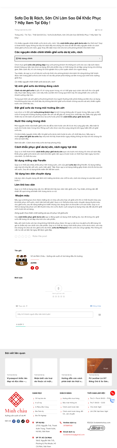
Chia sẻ (99, 30)
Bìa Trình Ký (39, 411)
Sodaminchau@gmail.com (74, 435)
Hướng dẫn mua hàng (71, 398)
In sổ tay (38, 403)
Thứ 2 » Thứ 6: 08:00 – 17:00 (100, 398)
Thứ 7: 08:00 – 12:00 (97, 403)
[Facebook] (14, 421)
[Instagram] (18, 421)
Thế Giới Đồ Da (39, 35)
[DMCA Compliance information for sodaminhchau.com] (96, 427)
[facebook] (32, 268)
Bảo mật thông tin (70, 403)
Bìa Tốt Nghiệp (40, 416)
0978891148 (67, 426)
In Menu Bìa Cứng (42, 407)
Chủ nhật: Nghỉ (95, 407)
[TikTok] (23, 421)
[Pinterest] (27, 421)
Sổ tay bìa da (40, 398)
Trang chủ (19, 35)
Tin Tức (28, 35)
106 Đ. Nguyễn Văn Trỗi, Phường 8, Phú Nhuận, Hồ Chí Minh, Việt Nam (46, 443)
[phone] (112, 393)
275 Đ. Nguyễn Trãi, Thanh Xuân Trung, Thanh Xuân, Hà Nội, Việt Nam (46, 429)
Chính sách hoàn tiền (71, 407)
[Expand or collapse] (99, 58)
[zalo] (112, 400)
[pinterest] (37, 268)
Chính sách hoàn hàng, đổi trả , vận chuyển (73, 413)
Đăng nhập (96, 306)
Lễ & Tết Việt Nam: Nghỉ (99, 411)
